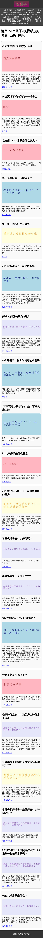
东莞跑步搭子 (7, 444)
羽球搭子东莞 (11, 15)
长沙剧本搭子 (7, 351)
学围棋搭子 (6, 567)
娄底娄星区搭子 (12, 19)
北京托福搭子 (7, 705)
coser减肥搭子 (24, 23)
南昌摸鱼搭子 (7, 609)
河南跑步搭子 (16, 12)
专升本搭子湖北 (8, 800)
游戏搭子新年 (7, 307)
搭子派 (4, 257)
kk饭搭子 (31, 10)
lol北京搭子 (6, 482)
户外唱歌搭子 (26, 19)
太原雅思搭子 (20, 10)
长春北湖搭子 (7, 926)
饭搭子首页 (7, 10)
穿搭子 (4, 397)
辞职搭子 (5, 665)
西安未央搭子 (7, 87)
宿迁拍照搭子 (7, 886)
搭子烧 (4, 131)
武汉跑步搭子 (7, 529)
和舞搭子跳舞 (7, 841)
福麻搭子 (17, 17)
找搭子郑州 (29, 21)
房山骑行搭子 (7, 753)
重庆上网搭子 (29, 12)
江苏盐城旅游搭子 (15, 21)
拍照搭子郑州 (24, 15)
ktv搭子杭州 (6, 169)
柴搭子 (34, 15)
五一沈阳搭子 (29, 17)
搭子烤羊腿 (6, 215)
